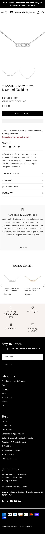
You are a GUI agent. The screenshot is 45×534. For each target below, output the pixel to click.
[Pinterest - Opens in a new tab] (15, 499)
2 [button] (22, 245)
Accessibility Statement (12, 448)
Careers (5, 387)
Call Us (5, 419)
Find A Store (7, 427)
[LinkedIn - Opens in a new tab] (19, 499)
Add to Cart (22, 111)
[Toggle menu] (2, 10)
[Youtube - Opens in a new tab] (11, 499)
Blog (4, 391)
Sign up (8, 362)
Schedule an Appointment (13, 431)
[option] (22, 36)
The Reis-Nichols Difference (13, 378)
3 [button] (25, 245)
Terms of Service (9, 456)
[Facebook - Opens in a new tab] (3, 499)
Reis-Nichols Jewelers (14, 524)
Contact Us (6, 423)
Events (4, 399)
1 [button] (19, 245)
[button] (22, 120)
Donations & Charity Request (14, 439)
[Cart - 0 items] (42, 10)
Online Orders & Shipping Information (18, 435)
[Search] (7, 10)
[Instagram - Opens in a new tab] (7, 499)
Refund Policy (7, 443)
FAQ (3, 403)
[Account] (37, 10)
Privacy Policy (8, 452)
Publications (7, 395)
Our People (7, 382)
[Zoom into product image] (22, 36)
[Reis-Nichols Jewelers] (22, 10)
